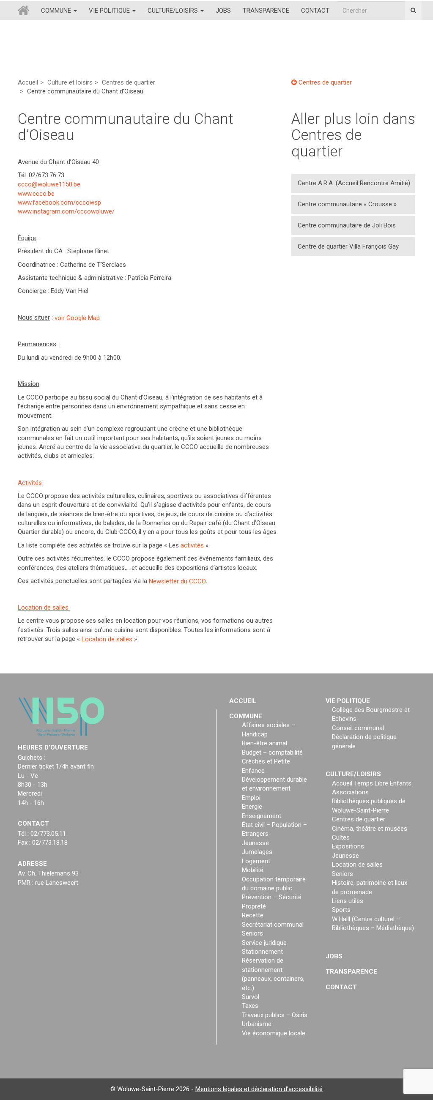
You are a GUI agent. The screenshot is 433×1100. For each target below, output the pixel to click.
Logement (256, 861)
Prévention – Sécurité (271, 897)
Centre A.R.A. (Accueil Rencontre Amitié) (354, 183)
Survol (250, 997)
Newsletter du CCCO (177, 581)
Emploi (251, 798)
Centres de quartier (128, 82)
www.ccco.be (36, 193)
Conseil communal (358, 728)
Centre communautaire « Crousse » (347, 204)
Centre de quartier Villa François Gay (348, 246)
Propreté (254, 906)
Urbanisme (256, 1024)
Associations (350, 792)
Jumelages (257, 852)
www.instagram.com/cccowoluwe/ (66, 211)
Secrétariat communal (273, 924)
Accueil (28, 82)
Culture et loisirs (70, 82)
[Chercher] (413, 10)
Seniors (252, 933)
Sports (341, 910)
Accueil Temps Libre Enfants (371, 783)
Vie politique (110, 10)
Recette (252, 915)
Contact (315, 10)
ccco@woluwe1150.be (49, 184)
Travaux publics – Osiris (274, 1015)
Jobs (223, 10)
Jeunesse (255, 843)
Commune (57, 10)
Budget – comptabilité (272, 752)
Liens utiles (347, 901)
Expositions (348, 846)
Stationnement (262, 951)
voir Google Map (77, 317)
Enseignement (261, 816)
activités (192, 545)
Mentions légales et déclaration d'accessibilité (259, 1089)
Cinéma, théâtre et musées (369, 828)
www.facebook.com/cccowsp (59, 202)
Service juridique (264, 943)
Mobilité (252, 870)
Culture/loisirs (174, 10)
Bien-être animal (264, 743)
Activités (30, 482)
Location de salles (43, 607)
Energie (252, 806)
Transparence (266, 10)
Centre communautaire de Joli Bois (347, 225)
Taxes (250, 1006)
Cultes (341, 837)
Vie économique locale (273, 1033)
